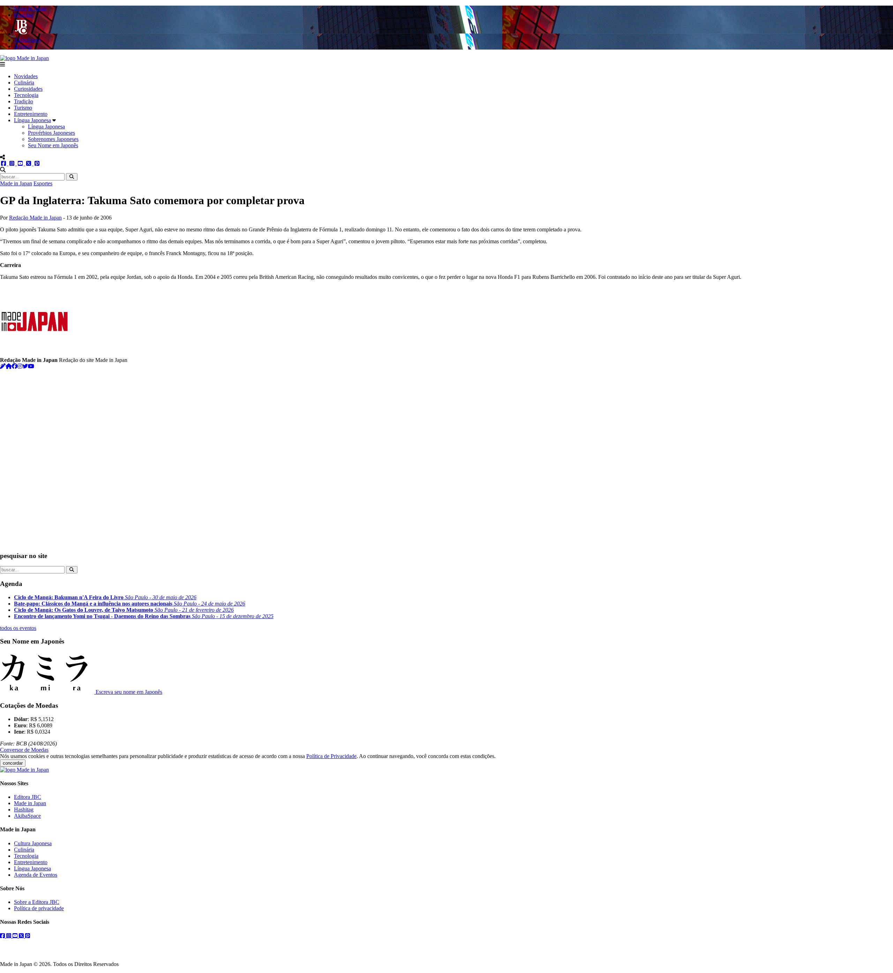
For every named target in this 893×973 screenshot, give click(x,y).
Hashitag (23, 809)
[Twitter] (25, 366)
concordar (13, 763)
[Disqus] (446, 457)
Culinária (24, 83)
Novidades (26, 76)
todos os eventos (18, 628)
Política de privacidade (39, 908)
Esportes (42, 183)
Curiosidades (28, 89)
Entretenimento (30, 114)
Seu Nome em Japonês (53, 145)
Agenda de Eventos (35, 875)
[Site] (9, 366)
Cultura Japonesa (33, 843)
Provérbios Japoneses (51, 133)
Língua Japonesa (32, 120)
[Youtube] (31, 366)
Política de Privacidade (331, 756)
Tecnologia (26, 95)
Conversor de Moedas (24, 750)
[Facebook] (14, 366)
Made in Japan (16, 183)
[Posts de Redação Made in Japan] (3, 366)
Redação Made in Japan (35, 218)
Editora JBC (27, 797)
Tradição (23, 101)
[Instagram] (19, 366)
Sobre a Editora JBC (36, 902)
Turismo (23, 108)
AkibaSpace (27, 816)
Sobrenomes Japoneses (53, 139)
